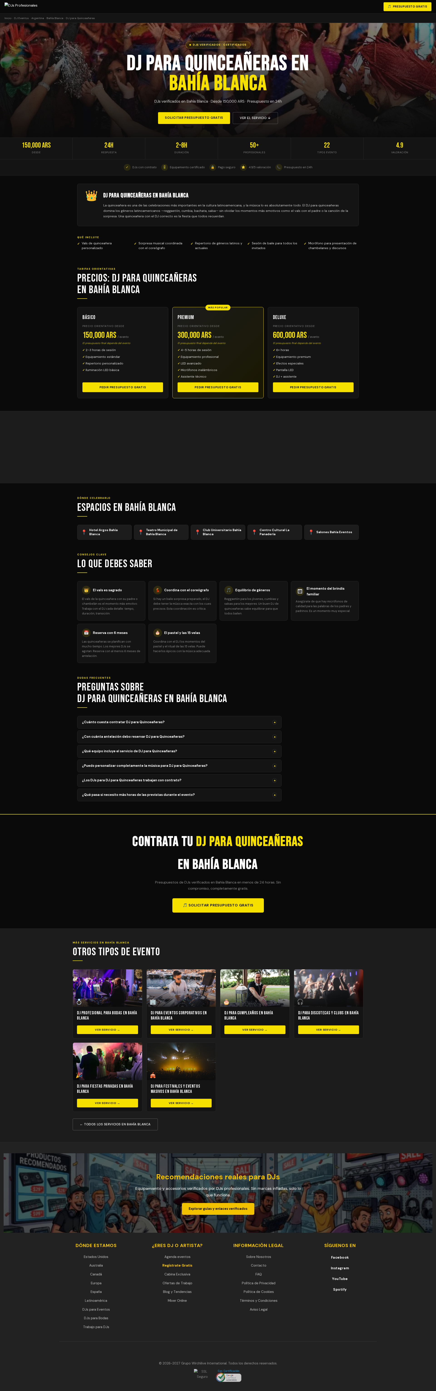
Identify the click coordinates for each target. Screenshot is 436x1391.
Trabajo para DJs (96, 1327)
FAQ (258, 1274)
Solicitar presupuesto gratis (194, 118)
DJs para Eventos (96, 1309)
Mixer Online (177, 1300)
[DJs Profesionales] (22, 6)
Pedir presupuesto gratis (122, 387)
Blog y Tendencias (177, 1292)
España (96, 1292)
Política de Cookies (259, 1292)
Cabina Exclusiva (177, 1274)
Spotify (340, 1289)
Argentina (37, 18)
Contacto (258, 1265)
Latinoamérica (96, 1300)
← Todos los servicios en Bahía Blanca (115, 1124)
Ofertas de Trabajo (177, 1283)
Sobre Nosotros (258, 1257)
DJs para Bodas (96, 1318)
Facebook (340, 1257)
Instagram (340, 1268)
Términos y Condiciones (258, 1300)
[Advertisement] (218, 447)
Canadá (96, 1274)
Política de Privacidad (258, 1283)
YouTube (340, 1279)
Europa (96, 1283)
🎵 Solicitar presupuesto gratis (218, 905)
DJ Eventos (21, 18)
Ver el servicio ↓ (255, 118)
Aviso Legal (259, 1309)
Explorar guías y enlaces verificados (218, 1209)
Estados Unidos (96, 1257)
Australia (96, 1265)
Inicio (8, 18)
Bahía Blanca (55, 18)
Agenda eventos (177, 1257)
